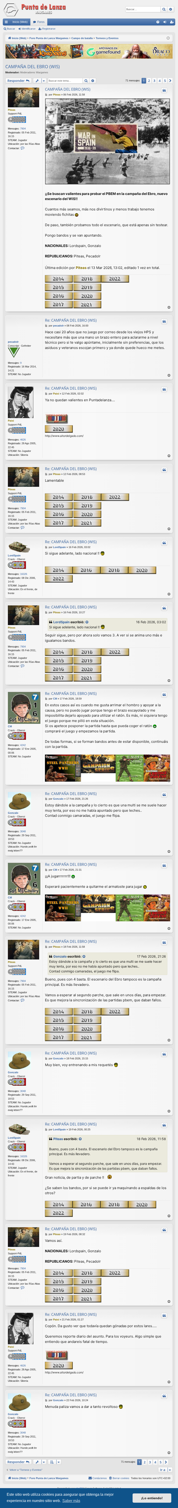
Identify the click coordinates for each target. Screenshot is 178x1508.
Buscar (11, 28)
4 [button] (160, 80)
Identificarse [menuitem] (165, 22)
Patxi (11, 420)
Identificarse (28, 28)
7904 (23, 128)
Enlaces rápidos (7, 22)
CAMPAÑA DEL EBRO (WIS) (32, 67)
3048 (23, 831)
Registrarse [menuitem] (172, 22)
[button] (170, 80)
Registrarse (48, 28)
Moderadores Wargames (34, 72)
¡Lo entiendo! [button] (152, 1498)
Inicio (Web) (20, 22)
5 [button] (165, 80)
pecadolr (13, 341)
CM (10, 726)
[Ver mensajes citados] (87, 622)
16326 (23, 574)
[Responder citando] (164, 90)
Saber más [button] (71, 1501)
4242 (23, 745)
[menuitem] (157, 22)
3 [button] (154, 80)
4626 (23, 439)
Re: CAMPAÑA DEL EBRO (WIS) (71, 320)
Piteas (11, 109)
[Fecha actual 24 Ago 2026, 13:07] (168, 38)
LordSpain (14, 555)
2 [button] (149, 80)
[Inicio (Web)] (35, 9)
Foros (40, 22)
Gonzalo (13, 812)
